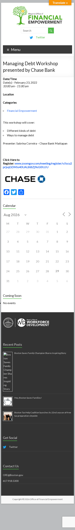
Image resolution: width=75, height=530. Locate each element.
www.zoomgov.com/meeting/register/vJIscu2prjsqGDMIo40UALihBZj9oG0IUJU (37, 165)
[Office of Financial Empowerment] (37, 7)
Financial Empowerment (22, 110)
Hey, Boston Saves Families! (28, 397)
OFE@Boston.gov (13, 475)
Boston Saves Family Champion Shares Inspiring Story (40, 353)
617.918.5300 (11, 480)
